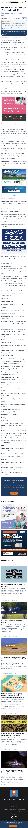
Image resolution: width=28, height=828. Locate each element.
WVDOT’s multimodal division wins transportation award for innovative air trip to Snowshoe (13, 659)
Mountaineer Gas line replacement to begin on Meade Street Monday (13, 735)
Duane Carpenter (5, 564)
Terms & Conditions (15, 820)
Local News (7, 799)
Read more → (5, 28)
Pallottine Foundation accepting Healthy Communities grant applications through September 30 (12, 695)
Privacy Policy (5, 820)
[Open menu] (2, 2)
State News (14, 803)
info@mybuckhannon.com (17, 814)
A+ (25, 18)
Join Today (13, 826)
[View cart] (22, 2)
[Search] (25, 2)
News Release (4, 636)
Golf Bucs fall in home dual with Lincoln (11, 622)
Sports (14, 799)
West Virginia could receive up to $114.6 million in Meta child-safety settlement (12, 772)
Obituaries (21, 799)
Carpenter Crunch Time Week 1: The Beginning (13, 585)
